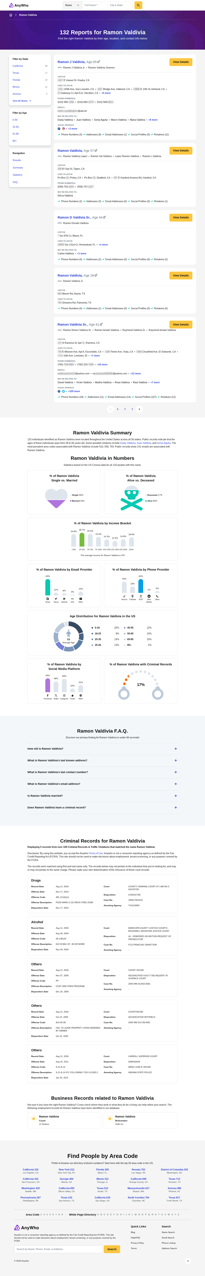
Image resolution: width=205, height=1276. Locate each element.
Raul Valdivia (140, 382)
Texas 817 (174, 1197)
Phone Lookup (169, 1243)
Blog (133, 1232)
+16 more (102, 364)
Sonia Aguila (101, 120)
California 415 (30, 1179)
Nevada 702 (138, 1169)
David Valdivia (65, 382)
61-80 (16, 134)
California (18, 66)
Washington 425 (30, 1188)
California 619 (102, 1197)
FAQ (15, 182)
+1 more (103, 244)
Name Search (168, 1232)
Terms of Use (96, 853)
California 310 (30, 1169)
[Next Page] (139, 409)
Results (17, 160)
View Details (181, 61)
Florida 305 (102, 1169)
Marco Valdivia (119, 120)
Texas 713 (174, 1179)
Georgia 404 (66, 1179)
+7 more (95, 355)
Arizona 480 (174, 1188)
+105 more (74, 391)
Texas (16, 73)
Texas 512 (102, 1188)
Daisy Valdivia (65, 120)
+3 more (72, 128)
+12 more (135, 373)
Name (68, 5)
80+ (15, 141)
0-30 (15, 120)
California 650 (66, 1188)
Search (111, 1249)
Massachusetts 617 (138, 1188)
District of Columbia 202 (174, 1169)
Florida (16, 80)
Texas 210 (66, 1197)
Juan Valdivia (83, 120)
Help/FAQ (135, 1237)
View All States (20, 101)
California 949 (138, 1179)
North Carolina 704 (138, 1197)
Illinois (16, 87)
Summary (18, 167)
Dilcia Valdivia (65, 195)
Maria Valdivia (137, 120)
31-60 (16, 127)
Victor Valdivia (84, 382)
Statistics (17, 175)
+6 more (153, 120)
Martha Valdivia (103, 382)
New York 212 (66, 1169)
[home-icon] (11, 15)
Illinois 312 (102, 1179)
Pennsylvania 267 (31, 1197)
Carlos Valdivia (66, 253)
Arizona (17, 94)
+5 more (106, 93)
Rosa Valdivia (122, 382)
